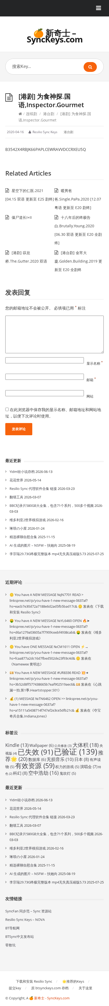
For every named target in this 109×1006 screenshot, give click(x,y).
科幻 (20, 773)
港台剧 (48, 113)
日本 (81, 759)
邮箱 (91, 379)
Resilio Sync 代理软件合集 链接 (33, 488)
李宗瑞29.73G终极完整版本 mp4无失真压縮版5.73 (48, 553)
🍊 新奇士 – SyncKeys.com (55, 36)
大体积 (85, 744)
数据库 (37, 759)
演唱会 (88, 766)
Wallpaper (41, 745)
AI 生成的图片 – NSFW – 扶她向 (33, 545)
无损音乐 (60, 759)
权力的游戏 (67, 766)
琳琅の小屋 (18, 528)
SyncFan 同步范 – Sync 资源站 (28, 911)
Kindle (17, 745)
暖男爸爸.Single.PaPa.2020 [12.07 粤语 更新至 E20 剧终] (77, 199)
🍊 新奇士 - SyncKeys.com (49, 998)
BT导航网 (12, 928)
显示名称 (95, 363)
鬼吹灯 (68, 773)
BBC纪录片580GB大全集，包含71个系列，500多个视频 (52, 505)
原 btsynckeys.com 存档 (50, 988)
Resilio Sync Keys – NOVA (25, 919)
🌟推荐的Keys (73, 981)
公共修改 (63, 745)
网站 (90, 396)
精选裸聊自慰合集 (23, 536)
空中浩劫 (43, 772)
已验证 (75, 751)
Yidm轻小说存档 (22, 471)
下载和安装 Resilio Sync (34, 981)
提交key (15, 988)
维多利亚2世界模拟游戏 (28, 519)
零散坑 (10, 945)
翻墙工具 (16, 497)
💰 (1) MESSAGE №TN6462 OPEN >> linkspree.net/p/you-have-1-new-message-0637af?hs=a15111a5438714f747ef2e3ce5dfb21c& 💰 (54, 704)
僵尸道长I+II (22, 217)
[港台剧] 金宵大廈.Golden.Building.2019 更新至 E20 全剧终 (78, 261)
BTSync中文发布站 (19, 936)
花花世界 (16, 480)
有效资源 (34, 765)
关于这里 (85, 988)
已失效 (35, 752)
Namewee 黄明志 (26, 664)
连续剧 (31, 113)
